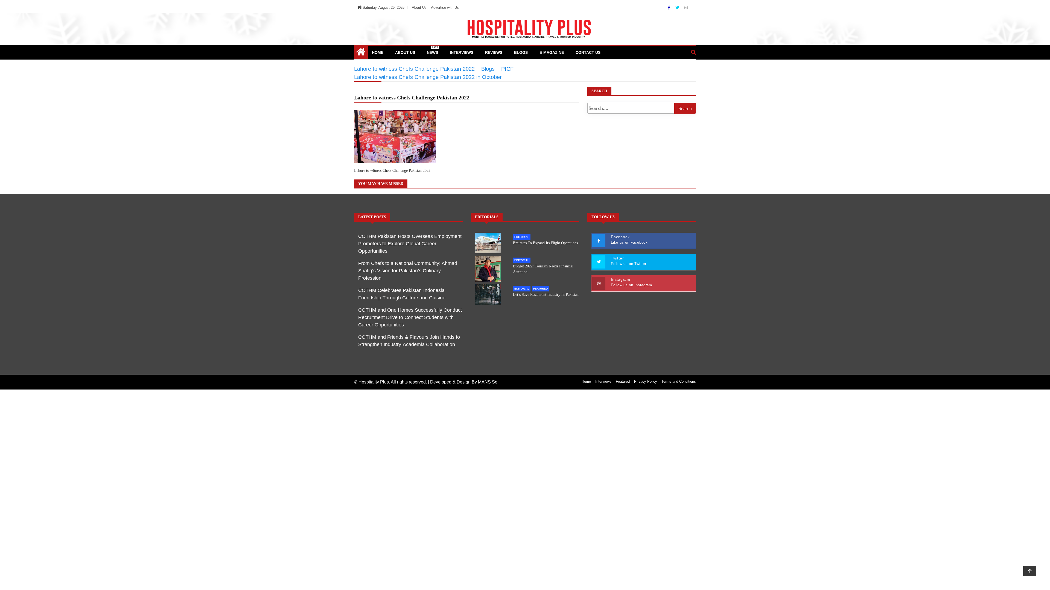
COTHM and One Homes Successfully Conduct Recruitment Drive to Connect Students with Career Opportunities (410, 317)
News (432, 50)
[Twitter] (677, 7)
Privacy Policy (645, 381)
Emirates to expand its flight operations (545, 243)
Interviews (461, 52)
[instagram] (686, 7)
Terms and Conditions (678, 381)
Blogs (521, 52)
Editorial (521, 236)
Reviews (493, 52)
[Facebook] (669, 7)
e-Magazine (551, 52)
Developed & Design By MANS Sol (464, 382)
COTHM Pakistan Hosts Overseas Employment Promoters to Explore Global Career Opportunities (410, 244)
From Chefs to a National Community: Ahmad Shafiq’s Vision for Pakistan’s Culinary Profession (407, 271)
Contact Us (588, 52)
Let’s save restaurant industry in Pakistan (546, 295)
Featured (540, 288)
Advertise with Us (445, 7)
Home (377, 52)
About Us (419, 7)
